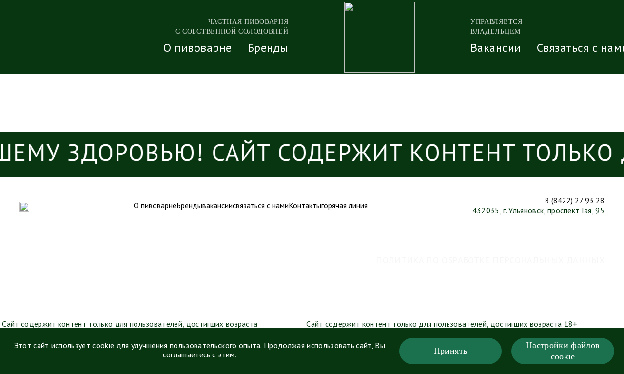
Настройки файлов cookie (563, 350)
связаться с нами (261, 206)
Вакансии (495, 49)
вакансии (217, 206)
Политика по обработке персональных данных (490, 260)
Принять (451, 350)
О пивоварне (197, 49)
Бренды (268, 49)
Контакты (305, 206)
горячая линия (344, 206)
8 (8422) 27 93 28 (574, 201)
